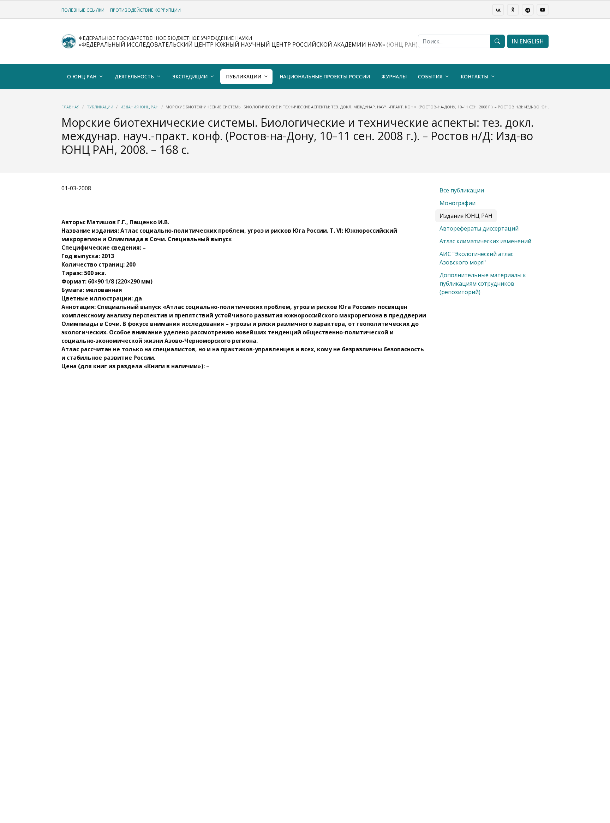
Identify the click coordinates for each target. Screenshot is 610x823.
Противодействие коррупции (145, 10)
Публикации (243, 76)
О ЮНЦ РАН (81, 76)
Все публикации (461, 190)
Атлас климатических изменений (485, 241)
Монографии (457, 203)
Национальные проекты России (325, 76)
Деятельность (134, 76)
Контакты (474, 76)
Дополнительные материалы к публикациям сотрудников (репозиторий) (482, 283)
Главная (70, 106)
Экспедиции (190, 76)
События (430, 76)
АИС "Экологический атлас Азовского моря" (476, 258)
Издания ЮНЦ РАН (139, 106)
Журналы (394, 76)
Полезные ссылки (82, 10)
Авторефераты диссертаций (479, 228)
